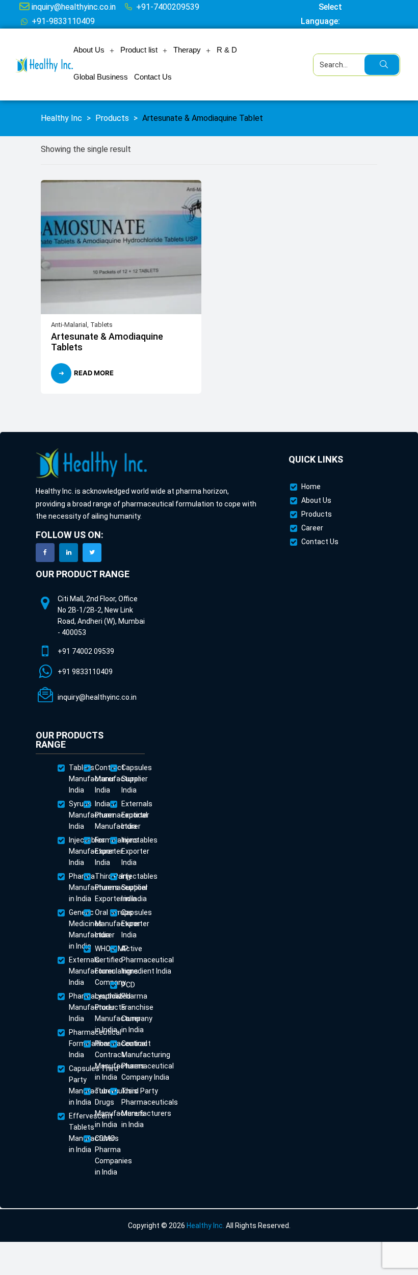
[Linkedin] (68, 552)
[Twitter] (92, 552)
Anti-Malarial (69, 324)
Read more (94, 373)
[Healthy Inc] (92, 463)
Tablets (101, 324)
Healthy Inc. (205, 1225)
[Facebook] (45, 552)
